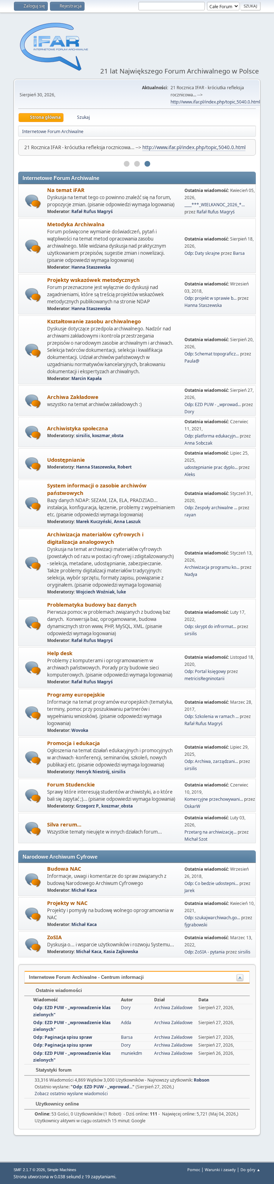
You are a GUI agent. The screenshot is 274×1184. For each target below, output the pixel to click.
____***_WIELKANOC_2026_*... (214, 205)
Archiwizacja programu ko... (211, 567)
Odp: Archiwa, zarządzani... (211, 761)
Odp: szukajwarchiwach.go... (212, 918)
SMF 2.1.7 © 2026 (29, 1170)
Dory (189, 412)
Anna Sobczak (198, 443)
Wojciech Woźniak (95, 592)
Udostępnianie (66, 459)
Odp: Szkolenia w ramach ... (211, 716)
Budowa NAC (64, 868)
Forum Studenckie (71, 784)
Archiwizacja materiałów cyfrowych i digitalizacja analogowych (95, 538)
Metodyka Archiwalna (76, 224)
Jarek (189, 890)
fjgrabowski (195, 925)
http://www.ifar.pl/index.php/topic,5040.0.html (215, 102)
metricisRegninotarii (204, 679)
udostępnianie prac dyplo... (211, 467)
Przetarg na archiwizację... (210, 832)
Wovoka (79, 730)
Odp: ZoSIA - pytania (204, 952)
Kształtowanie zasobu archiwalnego (94, 321)
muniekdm (131, 1053)
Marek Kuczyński (94, 521)
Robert (124, 467)
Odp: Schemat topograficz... (211, 354)
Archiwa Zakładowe (72, 396)
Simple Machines (61, 1170)
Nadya (190, 574)
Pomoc (193, 1169)
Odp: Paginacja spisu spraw (62, 1037)
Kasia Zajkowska (120, 951)
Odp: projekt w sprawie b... (210, 298)
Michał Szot (195, 839)
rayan (190, 515)
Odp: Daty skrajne (202, 253)
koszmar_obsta (107, 435)
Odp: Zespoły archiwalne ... (210, 508)
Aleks (189, 474)
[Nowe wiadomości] (33, 201)
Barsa (239, 253)
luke (121, 592)
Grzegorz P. (87, 806)
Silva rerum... (64, 824)
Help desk (59, 653)
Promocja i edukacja (73, 743)
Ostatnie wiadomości (58, 990)
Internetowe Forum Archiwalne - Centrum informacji (86, 977)
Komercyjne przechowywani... (213, 799)
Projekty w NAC (67, 902)
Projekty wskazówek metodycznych (93, 279)
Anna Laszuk (127, 521)
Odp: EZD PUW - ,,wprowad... (212, 404)
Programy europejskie (76, 694)
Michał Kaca (84, 890)
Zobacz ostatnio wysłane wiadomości (71, 1094)
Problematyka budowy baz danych (92, 604)
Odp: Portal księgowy (205, 671)
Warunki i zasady (220, 1169)
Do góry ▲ (250, 1169)
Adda (126, 1022)
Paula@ (191, 361)
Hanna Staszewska (91, 267)
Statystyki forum (53, 1070)
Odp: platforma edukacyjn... (211, 436)
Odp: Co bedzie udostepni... (211, 883)
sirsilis (83, 435)
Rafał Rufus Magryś (92, 211)
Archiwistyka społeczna (77, 428)
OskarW (192, 806)
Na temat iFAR (66, 189)
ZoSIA (54, 937)
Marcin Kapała (86, 378)
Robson (201, 1080)
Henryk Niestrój (93, 772)
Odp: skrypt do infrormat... (210, 626)
